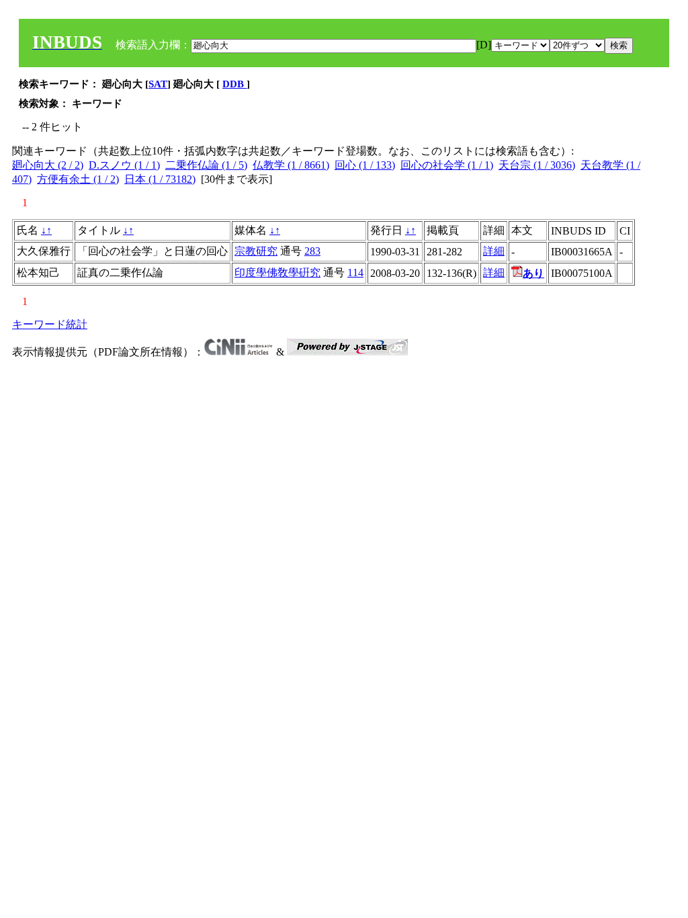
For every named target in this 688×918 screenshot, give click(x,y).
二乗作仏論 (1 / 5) (206, 165)
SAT (157, 84)
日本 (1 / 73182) (160, 179)
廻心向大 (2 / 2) (47, 165)
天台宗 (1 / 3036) (537, 165)
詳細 (494, 251)
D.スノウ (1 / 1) (124, 165)
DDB (234, 84)
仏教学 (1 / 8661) (291, 165)
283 (312, 251)
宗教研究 (255, 251)
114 (355, 272)
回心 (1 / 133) (365, 165)
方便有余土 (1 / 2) (78, 179)
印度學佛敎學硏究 (277, 272)
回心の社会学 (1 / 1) (446, 165)
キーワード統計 (49, 324)
